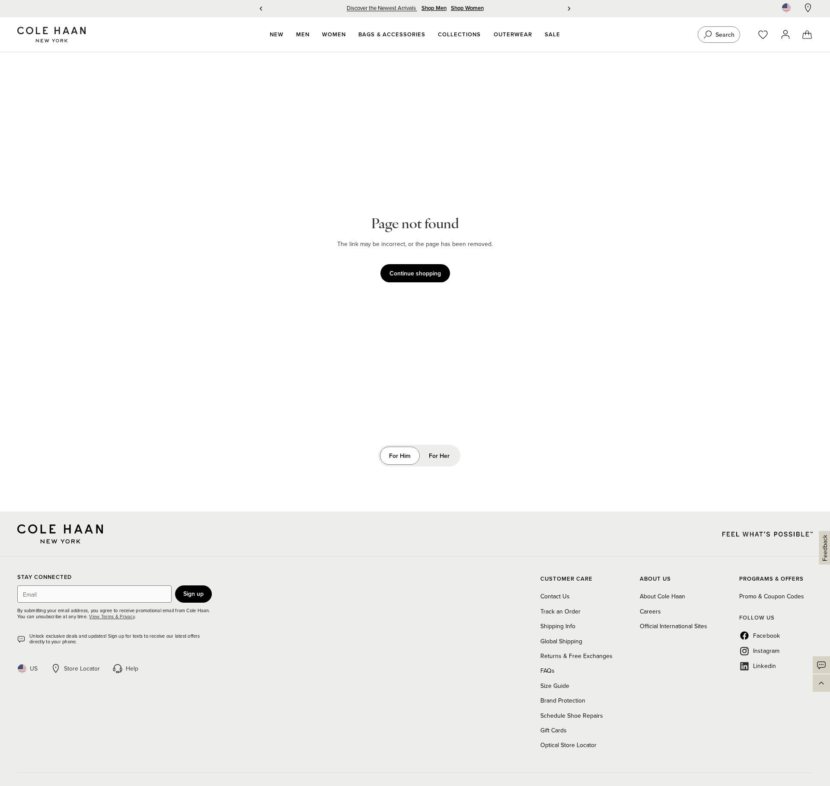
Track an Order (560, 611)
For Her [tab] (439, 455)
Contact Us (555, 596)
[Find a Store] (808, 8)
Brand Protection (562, 700)
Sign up (193, 593)
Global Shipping (561, 641)
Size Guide (554, 685)
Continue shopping (415, 273)
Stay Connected (44, 577)
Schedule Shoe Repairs (571, 715)
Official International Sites (673, 626)
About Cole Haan (662, 596)
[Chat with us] (821, 665)
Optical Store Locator (568, 745)
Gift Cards (553, 730)
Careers (650, 611)
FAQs (547, 670)
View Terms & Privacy (111, 616)
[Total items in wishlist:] (767, 34)
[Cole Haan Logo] (60, 533)
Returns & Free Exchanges (576, 656)
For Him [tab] (400, 455)
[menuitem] (277, 34)
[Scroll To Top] (821, 683)
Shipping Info (557, 626)
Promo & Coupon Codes (771, 596)
